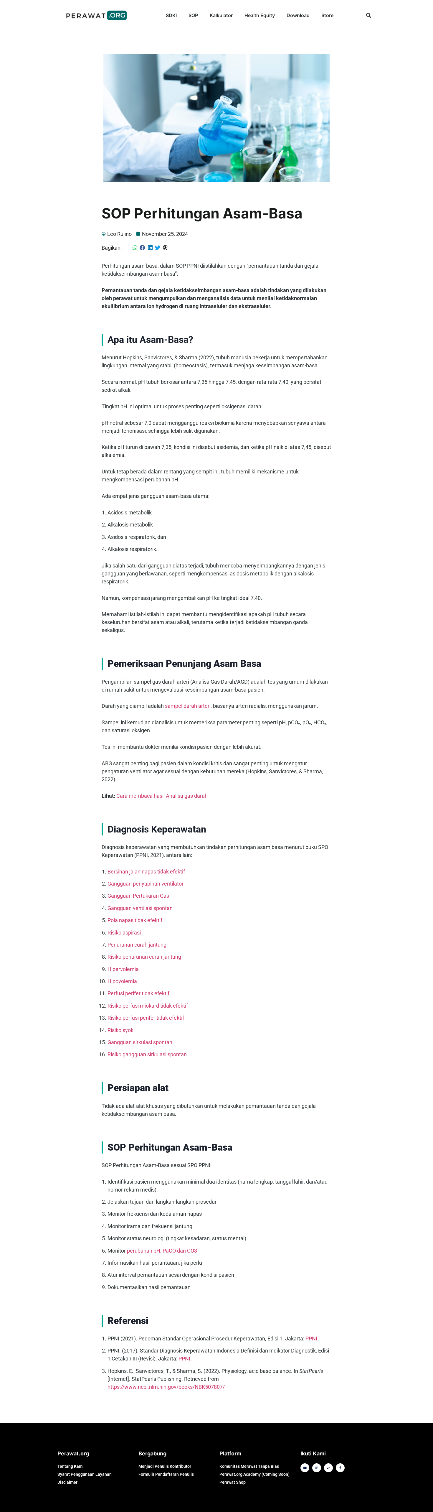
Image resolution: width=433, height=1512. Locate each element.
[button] (368, 15)
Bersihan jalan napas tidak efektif (146, 871)
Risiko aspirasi (124, 932)
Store (327, 15)
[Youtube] (304, 1467)
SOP (193, 15)
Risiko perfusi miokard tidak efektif (148, 1006)
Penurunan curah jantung (137, 945)
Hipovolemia (122, 981)
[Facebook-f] (340, 1467)
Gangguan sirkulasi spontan (140, 1042)
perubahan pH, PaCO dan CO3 (162, 1251)
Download (298, 15)
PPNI (311, 1338)
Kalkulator (221, 15)
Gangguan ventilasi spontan (140, 908)
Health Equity (259, 15)
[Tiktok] (328, 1467)
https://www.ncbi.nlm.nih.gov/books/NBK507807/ (166, 1387)
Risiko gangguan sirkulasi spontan (147, 1054)
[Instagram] (316, 1467)
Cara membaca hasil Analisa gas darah (162, 796)
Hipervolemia (123, 969)
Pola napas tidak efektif (135, 920)
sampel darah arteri (188, 706)
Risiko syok (120, 1030)
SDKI (171, 15)
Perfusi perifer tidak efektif (138, 993)
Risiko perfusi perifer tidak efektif (146, 1018)
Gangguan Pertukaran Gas (138, 896)
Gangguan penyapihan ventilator (146, 884)
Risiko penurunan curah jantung (144, 957)
